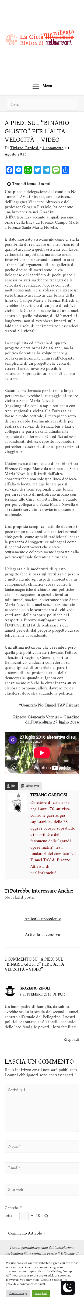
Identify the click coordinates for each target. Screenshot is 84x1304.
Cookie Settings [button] (18, 1293)
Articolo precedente (42, 919)
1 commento (52, 148)
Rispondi (71, 1040)
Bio (13, 786)
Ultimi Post (32, 786)
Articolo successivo (42, 935)
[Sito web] (42, 1191)
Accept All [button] (41, 1293)
